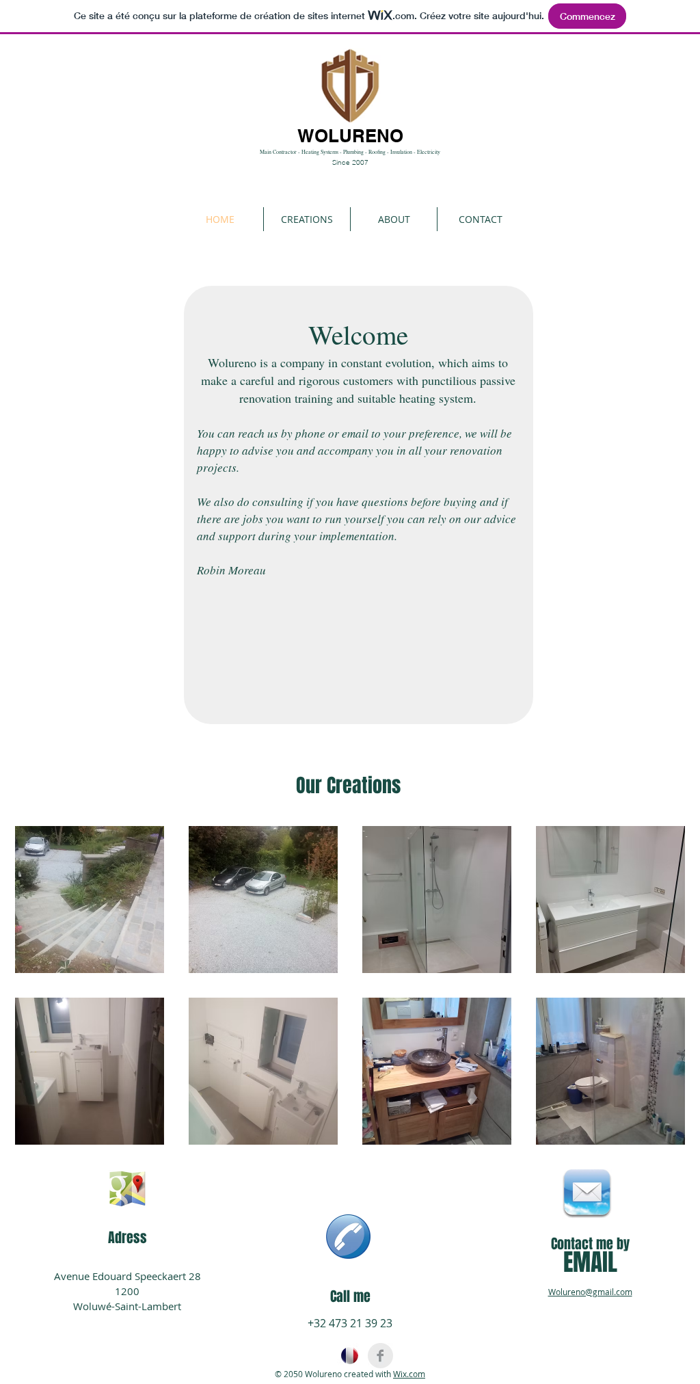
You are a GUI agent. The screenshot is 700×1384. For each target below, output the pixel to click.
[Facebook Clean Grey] (380, 1355)
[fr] (349, 1355)
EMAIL (590, 1262)
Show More (350, 1156)
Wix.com (409, 1373)
